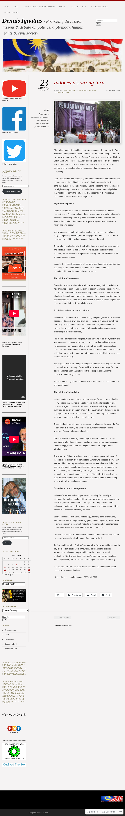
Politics (57, 93)
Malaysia (92, 90)
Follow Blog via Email (11, 171)
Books (62, 7)
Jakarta (38, 123)
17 (5, 570)
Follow (7, 543)
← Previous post (62, 618)
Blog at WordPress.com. (39, 813)
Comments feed (10, 644)
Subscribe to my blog (12, 191)
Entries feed (9, 639)
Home (6, 7)
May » (10, 575)
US (48, 127)
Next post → (114, 618)
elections (37, 120)
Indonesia (44, 120)
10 (5, 567)
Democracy (83, 90)
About (16, 7)
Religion (65, 93)
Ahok (41, 114)
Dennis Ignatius (22, 20)
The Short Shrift (78, 7)
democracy (44, 117)
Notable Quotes (11, 12)
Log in (7, 635)
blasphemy (35, 117)
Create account (10, 630)
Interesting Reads (99, 7)
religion (43, 127)
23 (29, 570)
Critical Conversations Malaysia (39, 7)
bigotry (46, 114)
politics (37, 127)
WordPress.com (11, 649)
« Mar (4, 575)
